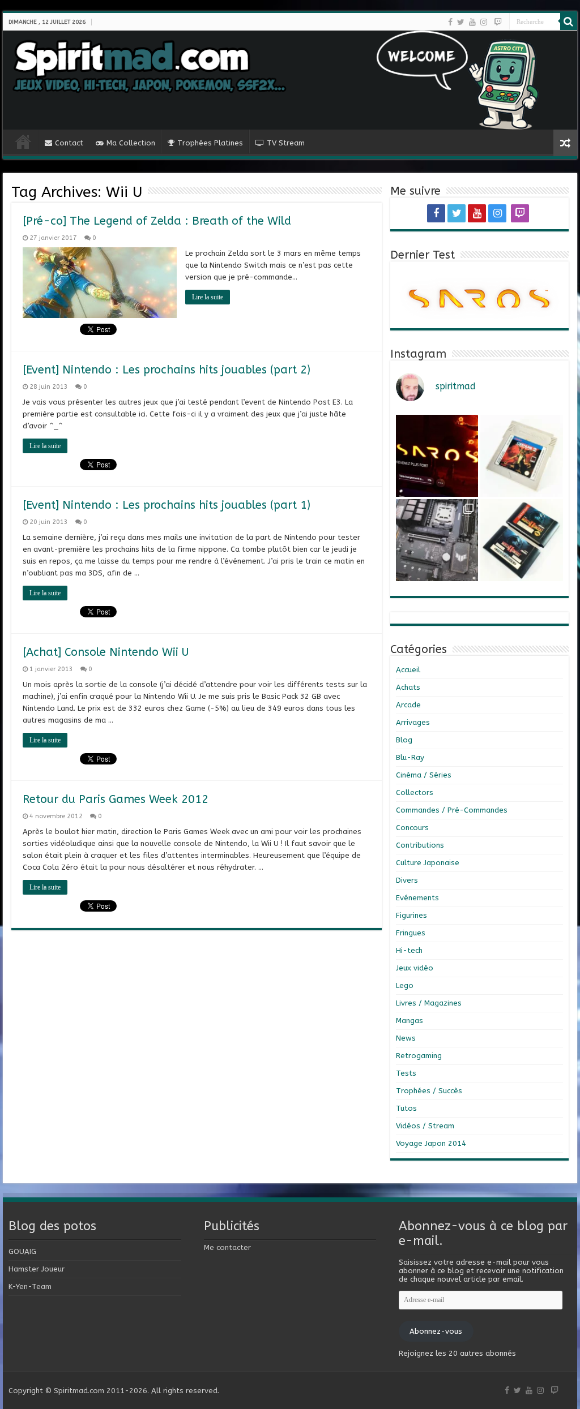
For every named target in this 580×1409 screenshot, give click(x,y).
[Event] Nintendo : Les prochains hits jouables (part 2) (166, 369)
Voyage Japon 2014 (431, 1143)
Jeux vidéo (414, 968)
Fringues (410, 933)
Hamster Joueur (36, 1269)
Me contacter (227, 1247)
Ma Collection (130, 143)
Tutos (406, 1108)
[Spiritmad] (290, 80)
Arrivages (413, 722)
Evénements (417, 897)
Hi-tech (409, 950)
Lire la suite (207, 297)
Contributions (420, 845)
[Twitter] (461, 22)
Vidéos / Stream (425, 1126)
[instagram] (483, 22)
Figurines (411, 915)
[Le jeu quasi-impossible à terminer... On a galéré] (521, 456)
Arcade (408, 705)
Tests (406, 1073)
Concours (412, 827)
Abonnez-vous (436, 1331)
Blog (404, 740)
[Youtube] (472, 22)
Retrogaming (419, 1055)
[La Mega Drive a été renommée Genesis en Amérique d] (521, 540)
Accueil (408, 669)
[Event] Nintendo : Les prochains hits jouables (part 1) (166, 505)
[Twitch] (498, 22)
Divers (407, 880)
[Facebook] (450, 22)
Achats (408, 687)
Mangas (409, 1020)
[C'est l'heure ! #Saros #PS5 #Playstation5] (437, 456)
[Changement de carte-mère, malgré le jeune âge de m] (437, 540)
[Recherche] (568, 21)
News (406, 1038)
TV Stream (286, 143)
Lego (404, 985)
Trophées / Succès (429, 1090)
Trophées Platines (210, 143)
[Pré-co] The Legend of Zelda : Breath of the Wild (157, 220)
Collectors (414, 792)
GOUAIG (22, 1251)
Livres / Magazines (429, 1003)
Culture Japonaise (427, 862)
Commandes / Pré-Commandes (452, 810)
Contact (69, 143)
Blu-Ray (410, 757)
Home (23, 141)
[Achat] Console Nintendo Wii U (106, 652)
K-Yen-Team (30, 1286)
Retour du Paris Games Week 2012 (115, 799)
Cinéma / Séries (423, 775)
